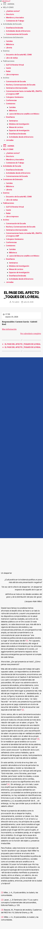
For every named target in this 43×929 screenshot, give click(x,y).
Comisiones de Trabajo (15, 21)
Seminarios (13, 121)
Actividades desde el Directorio (18, 31)
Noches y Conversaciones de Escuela (20, 85)
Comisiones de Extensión (13, 37)
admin (17, 302)
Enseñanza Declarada (14, 28)
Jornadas (10, 140)
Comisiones (10, 104)
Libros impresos (12, 74)
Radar (8, 71)
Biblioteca (10, 44)
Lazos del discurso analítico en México (24, 114)
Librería (9, 48)
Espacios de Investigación (19, 130)
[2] (23, 710)
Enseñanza (10, 117)
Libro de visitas (12, 58)
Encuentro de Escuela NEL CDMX (19, 55)
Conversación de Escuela (16, 81)
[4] (8, 784)
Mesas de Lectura (16, 127)
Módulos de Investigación (19, 124)
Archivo (6, 78)
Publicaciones (8, 61)
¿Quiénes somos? (13, 11)
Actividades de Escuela (12, 24)
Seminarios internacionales (16, 88)
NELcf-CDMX (8, 7)
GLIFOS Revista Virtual (15, 65)
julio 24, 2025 (28, 302)
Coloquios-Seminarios (15, 97)
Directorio (10, 14)
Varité (8, 68)
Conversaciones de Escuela (17, 34)
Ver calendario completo (30, 333)
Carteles (9, 41)
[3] (38, 739)
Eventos (6, 51)
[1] (27, 641)
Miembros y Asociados (15, 17)
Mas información (9, 329)
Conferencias (11, 100)
